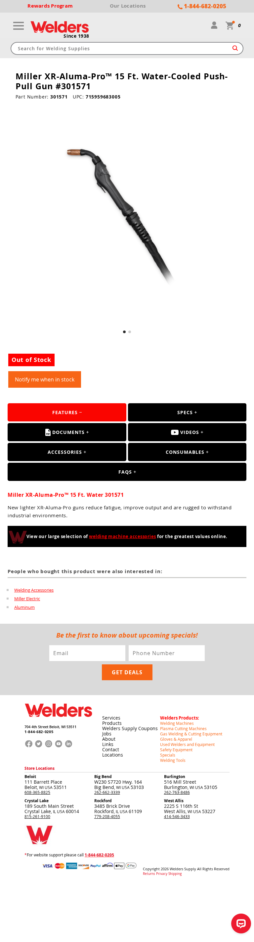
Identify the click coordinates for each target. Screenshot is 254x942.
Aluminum (24, 607)
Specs (185, 412)
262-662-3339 (107, 792)
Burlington (174, 776)
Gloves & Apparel (176, 739)
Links (107, 744)
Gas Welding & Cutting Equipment (191, 733)
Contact (110, 749)
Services (111, 718)
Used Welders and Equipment (187, 744)
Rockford (103, 801)
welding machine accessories (122, 536)
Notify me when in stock (44, 379)
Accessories (65, 452)
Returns (149, 874)
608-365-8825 (37, 792)
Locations (112, 755)
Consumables (185, 452)
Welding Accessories (34, 590)
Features (65, 412)
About (108, 739)
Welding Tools (173, 760)
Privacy (161, 874)
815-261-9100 (37, 816)
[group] (127, 219)
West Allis (174, 801)
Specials (167, 755)
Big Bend (103, 776)
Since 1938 (76, 36)
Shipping (175, 874)
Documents (68, 432)
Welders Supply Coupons (130, 728)
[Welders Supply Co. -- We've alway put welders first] (58, 722)
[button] (124, 332)
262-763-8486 (177, 792)
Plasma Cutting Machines (183, 728)
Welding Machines (177, 723)
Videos (189, 432)
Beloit (30, 776)
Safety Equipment (176, 749)
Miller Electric (27, 599)
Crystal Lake (36, 801)
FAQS (125, 472)
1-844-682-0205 (38, 731)
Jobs (106, 733)
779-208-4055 (107, 816)
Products (112, 723)
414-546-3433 (177, 816)
